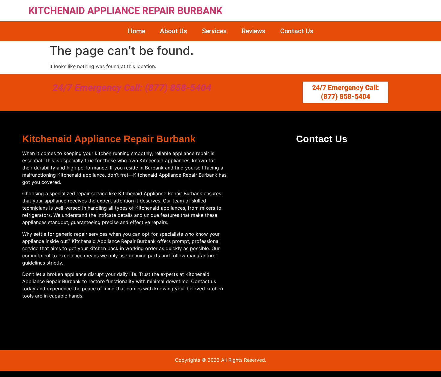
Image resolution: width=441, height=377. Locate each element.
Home (136, 31)
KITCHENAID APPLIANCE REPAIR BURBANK (125, 10)
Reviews (254, 31)
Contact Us (297, 31)
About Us (173, 31)
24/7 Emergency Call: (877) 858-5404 (132, 87)
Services (214, 31)
